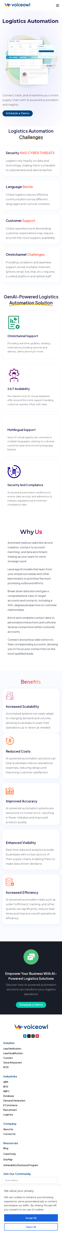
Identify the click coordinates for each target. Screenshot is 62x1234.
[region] (31, 1209)
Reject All (31, 1226)
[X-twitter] (29, 1036)
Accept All (31, 1217)
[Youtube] (37, 1036)
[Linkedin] (24, 1036)
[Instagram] (33, 1036)
